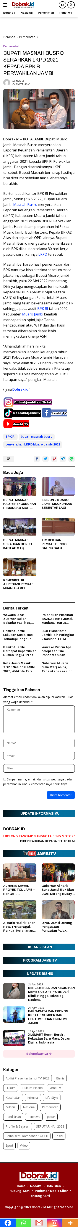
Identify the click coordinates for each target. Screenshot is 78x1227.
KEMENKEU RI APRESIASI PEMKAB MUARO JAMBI (18, 584)
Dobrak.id (20, 389)
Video (24, 1145)
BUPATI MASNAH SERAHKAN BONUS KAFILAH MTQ (17, 543)
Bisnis (60, 1078)
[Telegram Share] (63, 459)
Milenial (11, 1107)
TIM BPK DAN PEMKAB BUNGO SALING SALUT (54, 543)
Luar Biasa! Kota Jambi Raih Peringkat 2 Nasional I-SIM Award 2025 (58, 635)
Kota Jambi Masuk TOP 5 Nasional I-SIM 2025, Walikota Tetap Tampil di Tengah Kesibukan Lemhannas (19, 667)
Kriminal (33, 1097)
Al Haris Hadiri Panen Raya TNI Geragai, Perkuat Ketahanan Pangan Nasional (19, 927)
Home (21, 1186)
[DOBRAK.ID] (22, 5)
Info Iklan (54, 1186)
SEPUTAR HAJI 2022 (50, 1126)
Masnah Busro (25, 204)
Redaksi (36, 1186)
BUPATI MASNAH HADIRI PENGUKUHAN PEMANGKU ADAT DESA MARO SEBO (19, 504)
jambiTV (55, 1088)
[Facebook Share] (37, 459)
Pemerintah (11, 46)
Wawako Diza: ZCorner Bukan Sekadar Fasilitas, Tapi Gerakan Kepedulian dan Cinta (19, 619)
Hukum (11, 1088)
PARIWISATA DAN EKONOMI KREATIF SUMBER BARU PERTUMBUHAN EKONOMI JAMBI (48, 1017)
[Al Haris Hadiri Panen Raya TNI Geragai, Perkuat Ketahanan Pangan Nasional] (19, 909)
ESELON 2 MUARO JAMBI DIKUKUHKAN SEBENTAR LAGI (57, 503)
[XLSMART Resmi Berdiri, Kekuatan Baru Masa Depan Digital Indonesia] (14, 1038)
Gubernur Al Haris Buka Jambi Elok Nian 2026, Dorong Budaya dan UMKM (58, 890)
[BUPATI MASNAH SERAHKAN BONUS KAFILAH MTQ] (19, 527)
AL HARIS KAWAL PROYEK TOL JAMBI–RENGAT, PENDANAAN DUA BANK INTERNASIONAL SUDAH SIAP (19, 890)
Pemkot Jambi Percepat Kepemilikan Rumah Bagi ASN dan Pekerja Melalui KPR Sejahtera (19, 651)
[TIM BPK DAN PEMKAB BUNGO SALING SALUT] (58, 527)
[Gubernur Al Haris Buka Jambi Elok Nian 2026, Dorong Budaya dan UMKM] (58, 872)
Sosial (59, 1136)
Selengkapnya (37, 1053)
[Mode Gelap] (62, 4)
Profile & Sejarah (17, 1126)
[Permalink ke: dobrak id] (6, 82)
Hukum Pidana (32, 1088)
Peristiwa (34, 1117)
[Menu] (6, 5)
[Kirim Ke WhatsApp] (71, 459)
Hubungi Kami (20, 1191)
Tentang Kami (39, 1196)
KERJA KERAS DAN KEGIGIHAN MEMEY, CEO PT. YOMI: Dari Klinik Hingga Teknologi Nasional (51, 993)
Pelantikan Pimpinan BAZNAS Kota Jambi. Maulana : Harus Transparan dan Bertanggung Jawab (57, 619)
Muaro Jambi (32, 314)
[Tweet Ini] (45, 459)
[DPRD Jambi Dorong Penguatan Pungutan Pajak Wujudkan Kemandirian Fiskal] (58, 909)
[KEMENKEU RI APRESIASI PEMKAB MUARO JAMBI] (19, 567)
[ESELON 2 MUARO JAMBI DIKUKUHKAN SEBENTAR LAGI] (58, 486)
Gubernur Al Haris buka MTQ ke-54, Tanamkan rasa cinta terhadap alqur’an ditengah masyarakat (58, 667)
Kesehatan (13, 1097)
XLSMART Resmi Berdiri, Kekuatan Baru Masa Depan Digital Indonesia (49, 1038)
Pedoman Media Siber (51, 1191)
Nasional (29, 1107)
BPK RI (42, 308)
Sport (9, 1145)
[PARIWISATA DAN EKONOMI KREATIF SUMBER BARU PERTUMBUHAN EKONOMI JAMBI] (14, 1014)
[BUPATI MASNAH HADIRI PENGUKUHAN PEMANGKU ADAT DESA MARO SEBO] (19, 486)
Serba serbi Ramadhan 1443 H (27, 1136)
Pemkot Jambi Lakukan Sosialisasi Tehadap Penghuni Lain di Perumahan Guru (18, 635)
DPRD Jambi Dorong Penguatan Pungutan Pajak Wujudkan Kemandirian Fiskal (57, 927)
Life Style (51, 1097)
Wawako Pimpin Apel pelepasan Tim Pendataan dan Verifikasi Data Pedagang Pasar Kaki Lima (58, 651)
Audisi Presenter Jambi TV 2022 (27, 1078)
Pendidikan (13, 1117)
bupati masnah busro (36, 436)
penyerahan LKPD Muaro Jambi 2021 (32, 444)
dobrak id (18, 81)
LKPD (42, 254)
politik (51, 1117)
